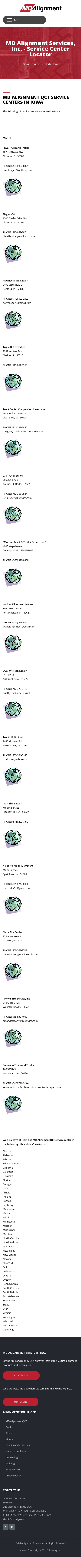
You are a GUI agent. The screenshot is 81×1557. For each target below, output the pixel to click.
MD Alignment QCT (16, 1421)
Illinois (6, 1192)
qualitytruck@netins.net (16, 693)
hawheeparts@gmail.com (17, 302)
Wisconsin (8, 1321)
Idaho (6, 1188)
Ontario (7, 1275)
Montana (8, 1234)
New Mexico (10, 1254)
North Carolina (11, 1238)
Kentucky (8, 1205)
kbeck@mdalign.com (14, 1519)
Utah (5, 1308)
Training (10, 1463)
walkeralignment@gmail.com (19, 626)
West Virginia (10, 1325)
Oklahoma (9, 1271)
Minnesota (9, 1221)
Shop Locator (13, 1469)
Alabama (8, 1155)
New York (8, 1263)
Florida (7, 1180)
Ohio (5, 1267)
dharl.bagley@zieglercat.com (19, 236)
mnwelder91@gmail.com (17, 888)
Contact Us (21, 1375)
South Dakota (10, 1292)
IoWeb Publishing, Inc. (50, 1550)
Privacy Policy (13, 1475)
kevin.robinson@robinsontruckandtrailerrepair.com (32, 1087)
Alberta (7, 1151)
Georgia (7, 1184)
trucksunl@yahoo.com (15, 759)
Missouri (7, 1225)
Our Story (20, 1401)
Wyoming (8, 1329)
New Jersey (9, 1250)
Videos (9, 1439)
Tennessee (9, 1300)
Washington (9, 1317)
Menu (17, 20)
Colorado (8, 1171)
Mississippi (9, 1230)
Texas (6, 1304)
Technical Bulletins (16, 1451)
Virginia (7, 1313)
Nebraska (8, 1246)
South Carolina (11, 1288)
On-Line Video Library (18, 1445)
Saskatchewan (11, 1296)
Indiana (7, 1196)
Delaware (8, 1176)
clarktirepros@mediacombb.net (20, 954)
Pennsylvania (10, 1284)
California (8, 1167)
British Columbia (12, 1163)
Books (9, 1427)
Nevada (7, 1259)
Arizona (7, 1159)
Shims (9, 1433)
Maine (6, 1213)
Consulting (12, 1457)
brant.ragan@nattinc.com (17, 170)
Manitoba (8, 1209)
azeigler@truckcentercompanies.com (23, 431)
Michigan (8, 1217)
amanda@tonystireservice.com (20, 1021)
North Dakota (10, 1242)
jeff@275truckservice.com (17, 498)
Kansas (7, 1201)
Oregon (7, 1279)
